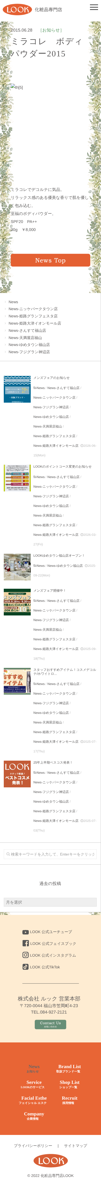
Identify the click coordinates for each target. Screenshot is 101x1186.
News (13, 302)
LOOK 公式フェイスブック (53, 943)
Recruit (70, 1100)
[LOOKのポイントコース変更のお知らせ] (17, 478)
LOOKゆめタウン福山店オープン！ (59, 555)
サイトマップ (75, 1145)
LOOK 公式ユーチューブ (51, 932)
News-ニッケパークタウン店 (33, 309)
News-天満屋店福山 (25, 338)
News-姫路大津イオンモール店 (35, 323)
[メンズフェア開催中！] (17, 602)
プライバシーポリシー (33, 1145)
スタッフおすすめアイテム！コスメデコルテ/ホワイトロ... (64, 671)
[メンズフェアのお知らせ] (17, 389)
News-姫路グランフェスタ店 (33, 316)
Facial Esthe (33, 1100)
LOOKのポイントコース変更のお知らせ (62, 466)
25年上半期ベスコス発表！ (53, 762)
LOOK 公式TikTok (45, 967)
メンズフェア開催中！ (49, 590)
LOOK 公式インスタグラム (53, 955)
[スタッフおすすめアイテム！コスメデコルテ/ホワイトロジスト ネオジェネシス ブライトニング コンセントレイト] (17, 681)
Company (34, 1115)
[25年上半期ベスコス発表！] (17, 774)
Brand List (68, 1068)
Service (33, 1084)
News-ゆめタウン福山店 (29, 344)
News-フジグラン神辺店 (29, 352)
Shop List (69, 1084)
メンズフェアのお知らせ (51, 378)
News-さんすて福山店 (27, 330)
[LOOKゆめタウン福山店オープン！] (17, 567)
